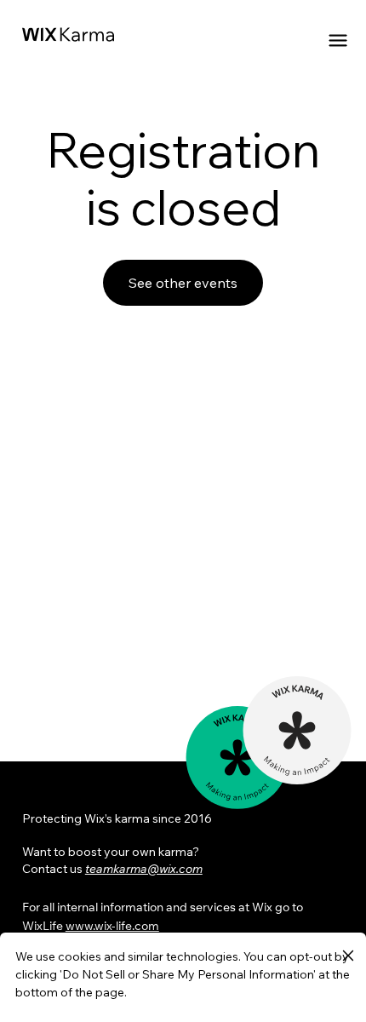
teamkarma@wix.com (144, 868)
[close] (347, 956)
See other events (183, 282)
